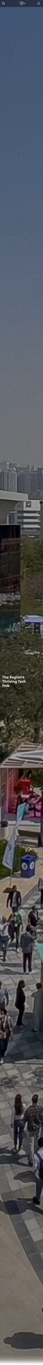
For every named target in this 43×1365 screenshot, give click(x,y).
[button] (38, 3)
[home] (21, 3)
